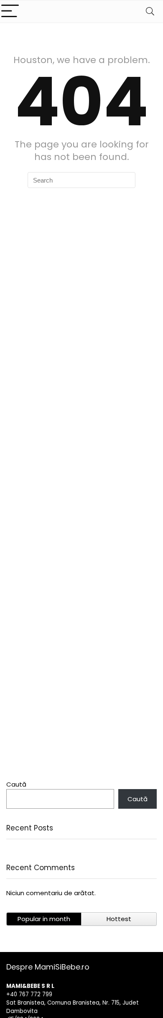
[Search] (150, 11)
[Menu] (10, 11)
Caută (16, 784)
